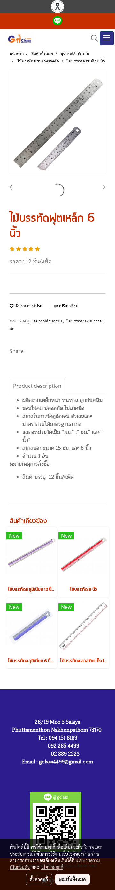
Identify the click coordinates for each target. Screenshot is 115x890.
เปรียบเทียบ (68, 306)
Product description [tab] (37, 385)
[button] (92, 38)
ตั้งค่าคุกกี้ (39, 879)
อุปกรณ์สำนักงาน (48, 321)
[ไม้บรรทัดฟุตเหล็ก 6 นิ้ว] (57, 123)
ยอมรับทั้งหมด (72, 879)
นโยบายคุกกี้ (52, 867)
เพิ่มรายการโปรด (27, 306)
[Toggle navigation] (107, 38)
